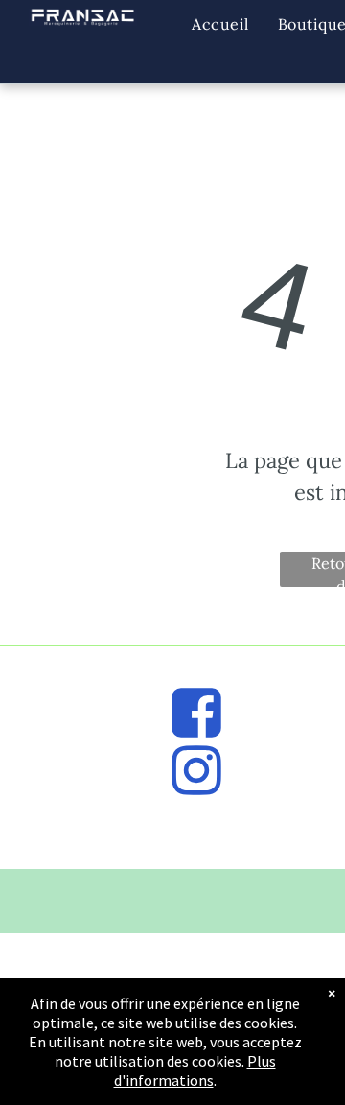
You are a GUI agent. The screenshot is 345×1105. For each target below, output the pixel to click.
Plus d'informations (195, 1070)
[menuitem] (220, 24)
